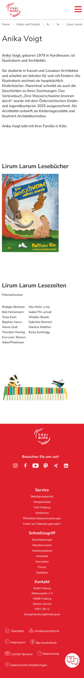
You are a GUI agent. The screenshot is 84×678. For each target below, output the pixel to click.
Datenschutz (51, 654)
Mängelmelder (42, 502)
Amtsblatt (42, 556)
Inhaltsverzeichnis (47, 631)
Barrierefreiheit (46, 643)
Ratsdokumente (42, 545)
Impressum (18, 642)
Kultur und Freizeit (28, 24)
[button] (42, 436)
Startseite (17, 631)
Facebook (25, 466)
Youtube (35, 466)
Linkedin (66, 466)
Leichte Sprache (22, 654)
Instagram (15, 466)
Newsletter (42, 561)
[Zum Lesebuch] (30, 250)
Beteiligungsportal (42, 496)
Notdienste (42, 513)
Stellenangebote (42, 551)
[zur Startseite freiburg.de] (19, 10)
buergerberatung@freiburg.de (42, 614)
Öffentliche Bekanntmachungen (42, 518)
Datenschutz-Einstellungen (29, 665)
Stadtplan (42, 572)
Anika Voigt (11, 55)
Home (6, 24)
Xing (56, 466)
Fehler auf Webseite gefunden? (42, 524)
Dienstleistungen (42, 540)
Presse (42, 567)
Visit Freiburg (42, 507)
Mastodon (46, 466)
